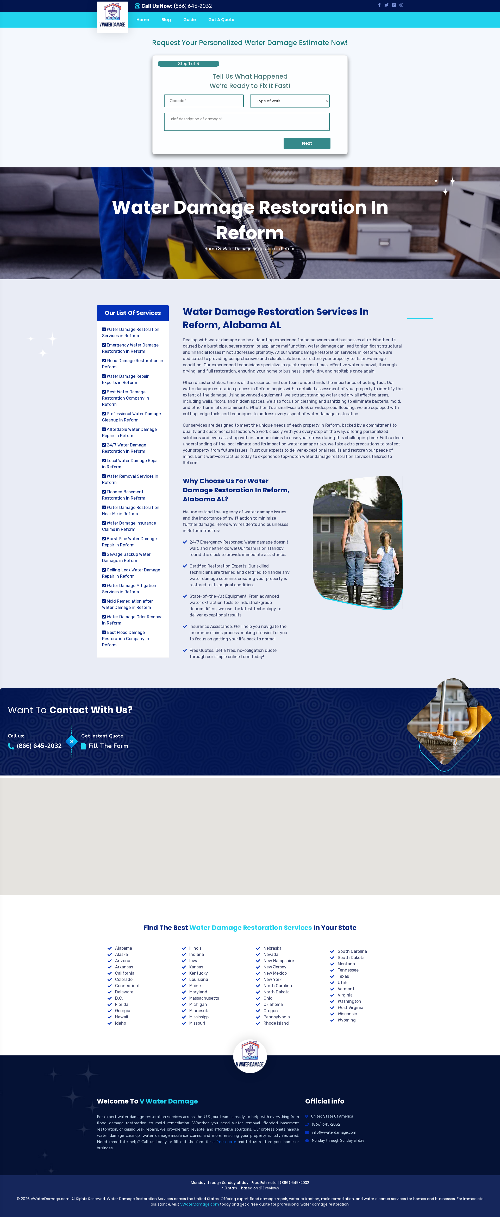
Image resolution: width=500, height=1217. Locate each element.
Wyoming (347, 1020)
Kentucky (198, 973)
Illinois (195, 948)
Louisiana (198, 979)
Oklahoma (273, 1004)
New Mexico (275, 973)
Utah (342, 982)
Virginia (345, 995)
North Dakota (277, 991)
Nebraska (273, 948)
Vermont (346, 988)
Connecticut (127, 985)
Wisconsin (347, 1013)
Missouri (197, 1023)
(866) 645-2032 (193, 6)
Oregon (271, 1010)
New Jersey (275, 966)
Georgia (122, 1010)
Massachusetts (204, 998)
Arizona (122, 960)
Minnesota (199, 1010)
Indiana (196, 954)
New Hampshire (279, 960)
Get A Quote (221, 20)
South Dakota (351, 957)
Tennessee (348, 970)
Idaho (120, 1023)
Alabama (123, 948)
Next (307, 143)
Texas (343, 976)
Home (142, 20)
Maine (195, 985)
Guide (189, 20)
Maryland (198, 991)
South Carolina (352, 951)
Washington (349, 1001)
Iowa (193, 960)
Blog (166, 20)
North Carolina (278, 985)
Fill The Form (109, 746)
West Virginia (350, 1007)
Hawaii (121, 1016)
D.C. (119, 998)
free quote (226, 1142)
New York (273, 979)
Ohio (268, 998)
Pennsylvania (277, 1016)
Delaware (124, 991)
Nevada (271, 954)
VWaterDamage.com (199, 1204)
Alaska (121, 954)
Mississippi (199, 1016)
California (124, 973)
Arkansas (124, 966)
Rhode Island (276, 1023)
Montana (346, 963)
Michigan (198, 1004)
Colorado (124, 979)
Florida (121, 1004)
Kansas (196, 966)
